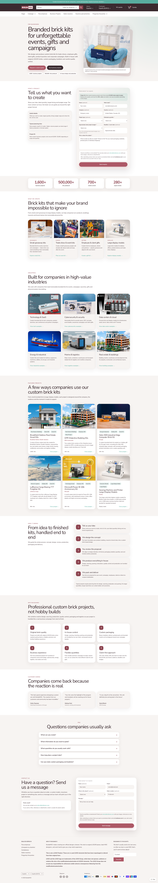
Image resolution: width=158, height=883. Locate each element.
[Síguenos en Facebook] (61, 877)
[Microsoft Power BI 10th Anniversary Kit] (79, 468)
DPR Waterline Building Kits (76, 438)
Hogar (23, 14)
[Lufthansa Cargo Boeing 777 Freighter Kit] (44, 468)
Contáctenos (25, 850)
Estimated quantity (109, 117)
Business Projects (55, 14)
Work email (107, 102)
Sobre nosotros (68, 14)
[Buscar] (81, 7)
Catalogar (31, 14)
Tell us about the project (85, 135)
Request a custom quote (37, 68)
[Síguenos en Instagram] (64, 877)
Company (84, 110)
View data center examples (107, 326)
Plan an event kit (61, 255)
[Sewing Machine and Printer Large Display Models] (113, 468)
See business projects (55, 68)
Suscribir (118, 859)
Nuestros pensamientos (83, 14)
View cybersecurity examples (74, 326)
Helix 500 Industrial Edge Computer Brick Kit (109, 436)
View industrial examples (38, 365)
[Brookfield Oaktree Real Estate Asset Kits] (44, 416)
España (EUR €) (36, 874)
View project (54, 451)
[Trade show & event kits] (66, 229)
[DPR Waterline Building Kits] (79, 416)
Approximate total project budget (88, 124)
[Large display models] (118, 229)
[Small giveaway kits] (40, 229)
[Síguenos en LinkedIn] (67, 877)
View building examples (107, 365)
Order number (113, 791)
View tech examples (36, 326)
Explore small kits (36, 255)
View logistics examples (72, 365)
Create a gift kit (87, 255)
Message (81, 798)
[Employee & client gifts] (92, 229)
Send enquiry (103, 164)
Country (108, 110)
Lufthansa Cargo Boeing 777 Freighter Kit (42, 488)
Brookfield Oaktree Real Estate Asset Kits (43, 436)
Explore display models (115, 255)
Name (83, 102)
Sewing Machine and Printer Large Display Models (111, 491)
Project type (84, 117)
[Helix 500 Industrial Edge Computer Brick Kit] (113, 416)
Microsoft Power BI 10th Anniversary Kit (74, 488)
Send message (106, 825)
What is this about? (85, 791)
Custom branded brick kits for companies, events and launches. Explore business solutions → (79, 2)
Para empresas (42, 14)
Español (24, 874)
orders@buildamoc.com (115, 153)
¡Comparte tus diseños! (28, 847)
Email (108, 783)
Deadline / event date (112, 124)
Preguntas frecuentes (99, 14)
